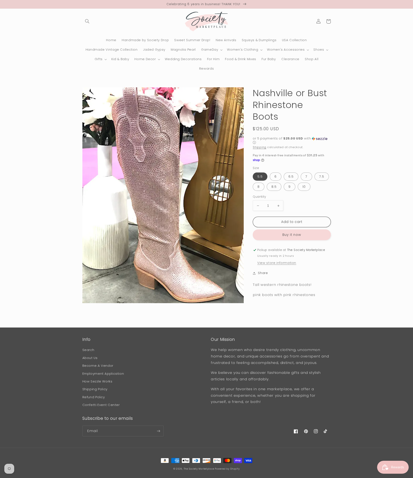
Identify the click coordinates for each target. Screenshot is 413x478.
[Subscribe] (158, 431)
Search (88, 350)
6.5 (291, 176)
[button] (87, 21)
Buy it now (291, 234)
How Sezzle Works (97, 381)
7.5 (321, 176)
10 (304, 187)
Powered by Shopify (227, 468)
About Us (90, 358)
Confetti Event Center (101, 405)
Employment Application (103, 373)
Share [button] (263, 273)
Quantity (259, 197)
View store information (276, 263)
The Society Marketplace (199, 468)
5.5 (260, 176)
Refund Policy (93, 397)
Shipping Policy (95, 389)
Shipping (259, 147)
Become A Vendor (97, 366)
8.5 (274, 187)
